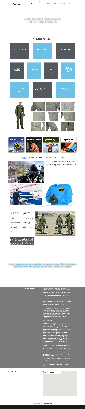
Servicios (64, 3)
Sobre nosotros (56, 3)
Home (48, 3)
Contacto (71, 3)
